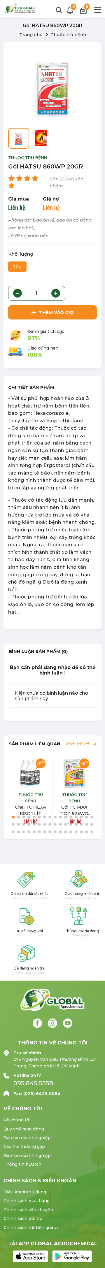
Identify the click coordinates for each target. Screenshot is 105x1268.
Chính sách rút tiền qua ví (31, 1227)
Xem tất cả (78, 744)
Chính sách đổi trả (23, 1218)
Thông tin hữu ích (22, 1164)
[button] (13, 817)
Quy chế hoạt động (24, 1129)
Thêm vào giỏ (56, 312)
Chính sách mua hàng (27, 1200)
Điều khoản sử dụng (25, 1192)
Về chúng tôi (17, 1120)
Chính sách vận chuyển (28, 1209)
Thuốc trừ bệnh (68, 34)
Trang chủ (31, 34)
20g (17, 266)
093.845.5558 (33, 1083)
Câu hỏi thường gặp (24, 1146)
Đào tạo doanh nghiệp (27, 1137)
